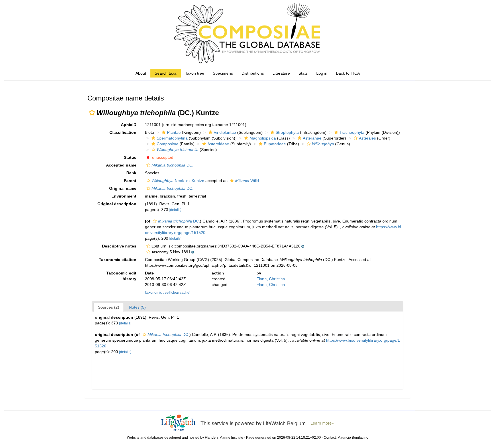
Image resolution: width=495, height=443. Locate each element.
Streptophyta (287, 132)
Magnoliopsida (263, 138)
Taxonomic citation (117, 259)
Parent (130, 180)
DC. (172, 165)
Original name (122, 188)
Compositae (167, 144)
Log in (321, 73)
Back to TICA (348, 73)
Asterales (367, 138)
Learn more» (322, 423)
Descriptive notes (119, 246)
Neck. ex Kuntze (178, 180)
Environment (123, 196)
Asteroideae (218, 144)
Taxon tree (194, 73)
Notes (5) (137, 307)
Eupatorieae (275, 144)
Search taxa (165, 73)
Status (130, 157)
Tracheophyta (351, 132)
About (140, 73)
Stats (303, 73)
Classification (122, 132)
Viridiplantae (225, 132)
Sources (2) (108, 307)
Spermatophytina (172, 138)
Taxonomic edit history (121, 276)
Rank (131, 173)
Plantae (174, 132)
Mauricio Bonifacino (352, 438)
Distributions (252, 73)
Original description (116, 204)
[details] (175, 210)
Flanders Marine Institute (224, 438)
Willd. (247, 180)
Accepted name (121, 165)
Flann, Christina (270, 278)
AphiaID (128, 124)
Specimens (223, 73)
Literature (281, 73)
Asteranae (312, 138)
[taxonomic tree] (157, 293)
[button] (92, 112)
